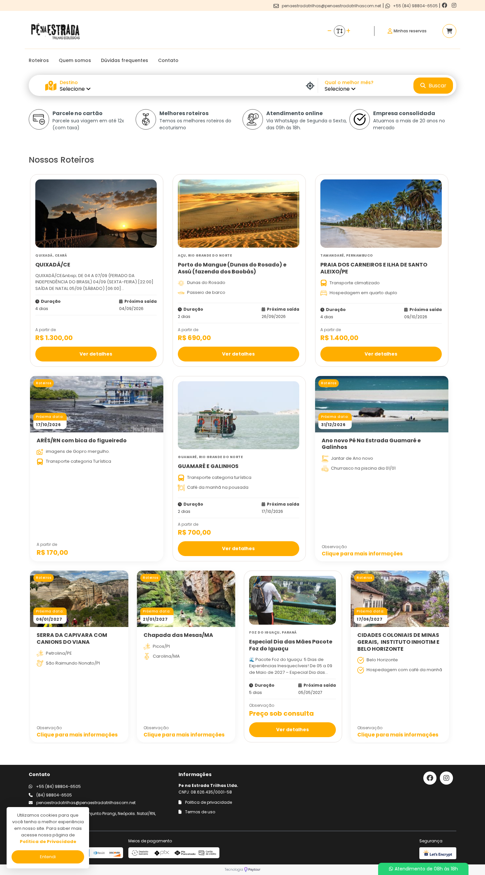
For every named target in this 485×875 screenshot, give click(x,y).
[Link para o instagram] (454, 5)
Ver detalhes (96, 353)
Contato (168, 60)
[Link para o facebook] (445, 5)
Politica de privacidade (208, 802)
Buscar (436, 85)
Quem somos (75, 60)
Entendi (48, 857)
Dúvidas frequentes (124, 60)
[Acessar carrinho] (449, 31)
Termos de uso (199, 812)
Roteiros (39, 60)
